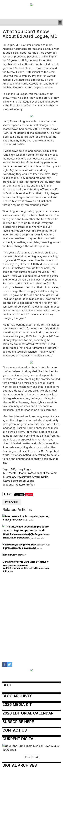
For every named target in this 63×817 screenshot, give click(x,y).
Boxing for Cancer (13, 519)
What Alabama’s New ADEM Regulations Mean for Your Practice (25, 536)
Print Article (11, 501)
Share (8, 494)
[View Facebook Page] (4, 664)
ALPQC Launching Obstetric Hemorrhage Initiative (26, 570)
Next (35, 757)
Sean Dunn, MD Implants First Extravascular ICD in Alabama (19, 546)
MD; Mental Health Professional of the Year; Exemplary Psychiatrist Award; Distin (30, 474)
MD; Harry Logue (21, 469)
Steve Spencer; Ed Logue (18, 480)
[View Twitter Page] (9, 664)
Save (30, 494)
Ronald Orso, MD (12, 554)
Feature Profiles (25, 484)
